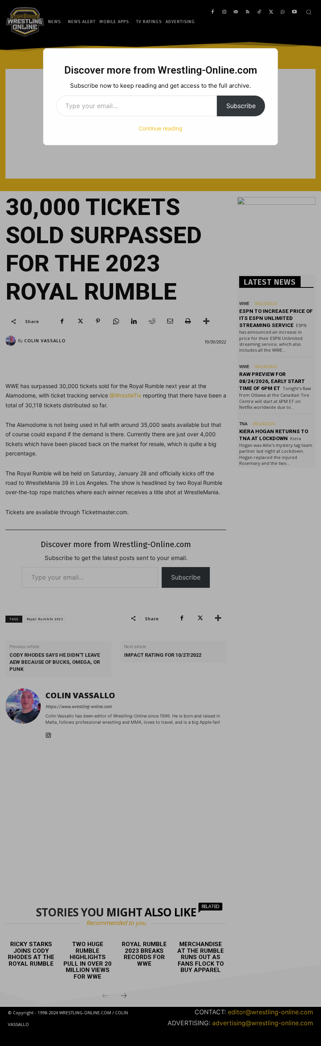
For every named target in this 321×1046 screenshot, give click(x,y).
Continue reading (160, 128)
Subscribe (241, 106)
